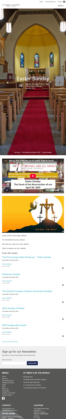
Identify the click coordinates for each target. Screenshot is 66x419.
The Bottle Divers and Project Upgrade (34, 379)
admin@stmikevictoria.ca (9, 410)
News (4, 387)
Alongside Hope (28, 377)
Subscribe (32, 363)
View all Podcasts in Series (10, 341)
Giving (4, 384)
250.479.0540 (6, 408)
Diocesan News (7, 395)
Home (4, 376)
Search (41, 1)
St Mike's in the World (8, 393)
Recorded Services (51, 1)
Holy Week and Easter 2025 (31, 152)
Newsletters (5, 391)
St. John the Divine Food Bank (32, 385)
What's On (5, 389)
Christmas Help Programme (31, 382)
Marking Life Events (8, 382)
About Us (5, 378)
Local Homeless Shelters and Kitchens (34, 388)
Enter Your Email (7, 360)
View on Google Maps (41, 414)
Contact (60, 1)
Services (17, 152)
